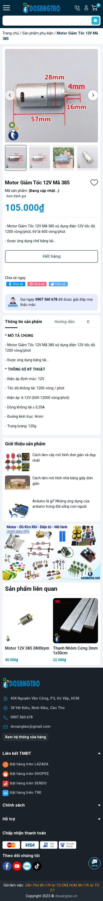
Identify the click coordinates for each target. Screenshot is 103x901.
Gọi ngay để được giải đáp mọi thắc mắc (56, 302)
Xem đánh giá (16, 196)
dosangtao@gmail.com (30, 726)
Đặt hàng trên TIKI (25, 792)
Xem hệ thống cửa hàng (25, 737)
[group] (51, 95)
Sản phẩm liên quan (31, 588)
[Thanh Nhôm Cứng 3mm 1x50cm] (75, 620)
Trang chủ (10, 33)
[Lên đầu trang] (95, 877)
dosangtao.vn (66, 896)
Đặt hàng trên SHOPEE (29, 774)
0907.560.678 (21, 717)
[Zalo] (27, 866)
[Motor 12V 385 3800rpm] (27, 620)
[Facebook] (7, 866)
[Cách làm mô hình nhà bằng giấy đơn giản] (17, 484)
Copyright (34, 896)
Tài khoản (86, 7)
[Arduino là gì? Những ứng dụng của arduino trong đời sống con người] (17, 508)
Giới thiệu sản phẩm (25, 443)
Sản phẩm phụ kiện (37, 33)
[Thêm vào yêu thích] (94, 182)
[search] (96, 21)
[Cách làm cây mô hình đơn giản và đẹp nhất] (17, 461)
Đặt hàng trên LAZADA (29, 764)
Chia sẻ (17, 284)
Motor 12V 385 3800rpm (27, 648)
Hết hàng (51, 256)
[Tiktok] (37, 866)
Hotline (78, 7)
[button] (93, 95)
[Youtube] (17, 866)
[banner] (51, 552)
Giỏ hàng (99, 8)
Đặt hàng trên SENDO (28, 783)
